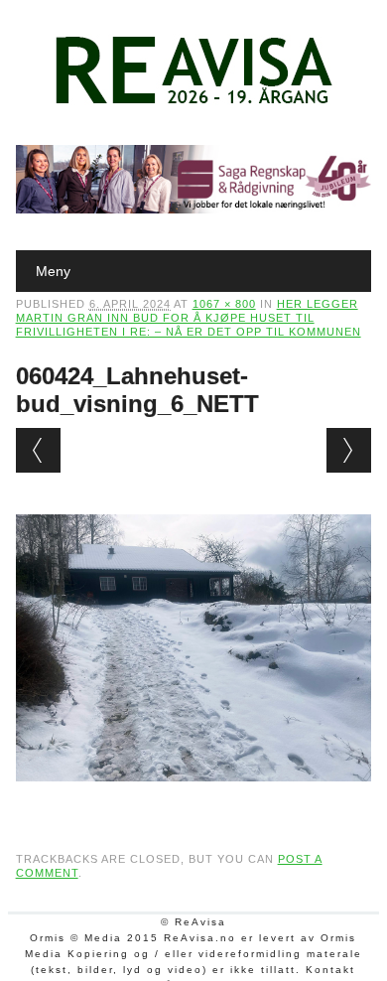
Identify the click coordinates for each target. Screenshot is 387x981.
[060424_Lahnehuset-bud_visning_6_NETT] (194, 800)
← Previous (38, 450)
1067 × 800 (224, 304)
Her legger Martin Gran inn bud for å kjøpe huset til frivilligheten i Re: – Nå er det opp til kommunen (188, 318)
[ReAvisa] (193, 104)
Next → (348, 450)
